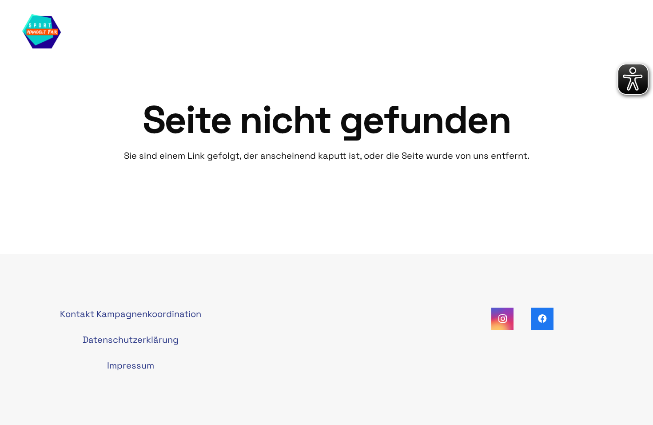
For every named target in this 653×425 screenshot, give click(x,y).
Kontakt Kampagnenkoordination (130, 314)
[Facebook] (542, 319)
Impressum (130, 365)
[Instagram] (502, 319)
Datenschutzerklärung (131, 339)
